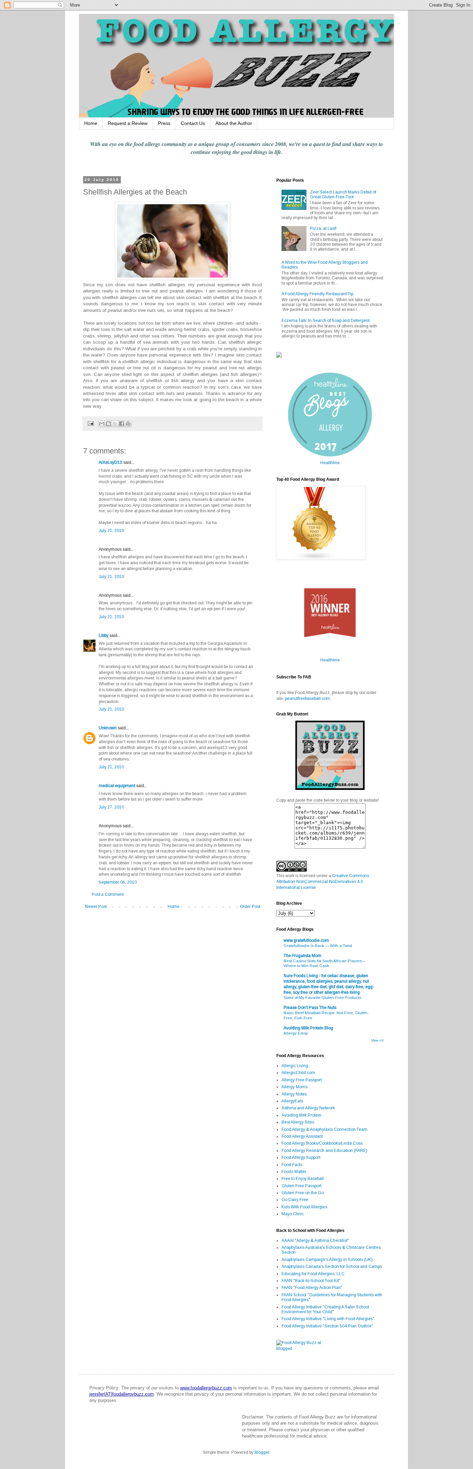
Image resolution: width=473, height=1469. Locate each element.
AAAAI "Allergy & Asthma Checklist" (315, 1240)
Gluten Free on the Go (303, 1192)
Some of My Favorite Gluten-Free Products (322, 997)
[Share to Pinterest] (128, 423)
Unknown (108, 728)
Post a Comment (108, 894)
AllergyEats (292, 1101)
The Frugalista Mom (302, 955)
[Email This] (101, 423)
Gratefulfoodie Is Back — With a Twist (318, 946)
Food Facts (292, 1164)
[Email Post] (90, 423)
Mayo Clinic (293, 1213)
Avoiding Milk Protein (301, 1115)
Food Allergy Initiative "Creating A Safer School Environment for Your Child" (325, 1309)
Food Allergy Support (301, 1157)
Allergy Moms (294, 1086)
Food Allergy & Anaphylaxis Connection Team (324, 1129)
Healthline (330, 462)
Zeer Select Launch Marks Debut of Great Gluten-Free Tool (343, 194)
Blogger (262, 1452)
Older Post (250, 906)
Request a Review (128, 123)
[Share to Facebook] (121, 423)
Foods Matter (294, 1171)
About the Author (233, 123)
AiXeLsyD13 (110, 462)
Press (164, 123)
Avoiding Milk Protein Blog (308, 1028)
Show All (377, 1040)
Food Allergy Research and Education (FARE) (324, 1150)
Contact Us (193, 123)
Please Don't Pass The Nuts (310, 1007)
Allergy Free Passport (302, 1080)
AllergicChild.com (298, 1072)
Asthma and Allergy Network (308, 1108)
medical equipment (117, 785)
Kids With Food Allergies (304, 1207)
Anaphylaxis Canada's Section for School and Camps (332, 1266)
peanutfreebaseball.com (307, 698)
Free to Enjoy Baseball (303, 1178)
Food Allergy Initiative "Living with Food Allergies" (328, 1318)
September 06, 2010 (118, 882)
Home (90, 123)
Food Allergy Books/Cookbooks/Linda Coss (322, 1143)
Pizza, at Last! (323, 228)
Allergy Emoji (296, 1033)
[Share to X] (114, 423)
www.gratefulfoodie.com (306, 940)
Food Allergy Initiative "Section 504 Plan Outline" (327, 1326)
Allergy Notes (294, 1094)
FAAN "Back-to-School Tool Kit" (311, 1280)
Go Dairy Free (295, 1199)
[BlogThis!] (108, 423)
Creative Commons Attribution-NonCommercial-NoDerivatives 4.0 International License (322, 881)
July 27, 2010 (111, 807)
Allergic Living (295, 1065)
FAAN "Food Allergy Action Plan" (312, 1287)
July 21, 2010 (111, 530)
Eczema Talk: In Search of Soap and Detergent (325, 320)
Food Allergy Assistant (302, 1136)
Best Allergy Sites (298, 1122)
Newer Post (96, 906)
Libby (103, 635)
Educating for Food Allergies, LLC (313, 1273)
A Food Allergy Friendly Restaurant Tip (317, 293)
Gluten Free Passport (301, 1185)
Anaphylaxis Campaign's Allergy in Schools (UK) (327, 1259)
